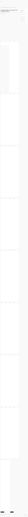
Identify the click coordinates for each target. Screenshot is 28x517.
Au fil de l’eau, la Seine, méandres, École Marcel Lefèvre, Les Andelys (23, 12)
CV (11, 7)
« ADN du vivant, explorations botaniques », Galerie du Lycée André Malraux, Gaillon (23, 19)
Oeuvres (7, 7)
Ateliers (10, 7)
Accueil (1, 7)
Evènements (4, 7)
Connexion (4, 515)
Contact (15, 7)
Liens (13, 7)
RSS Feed (1, 515)
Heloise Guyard (14, 3)
